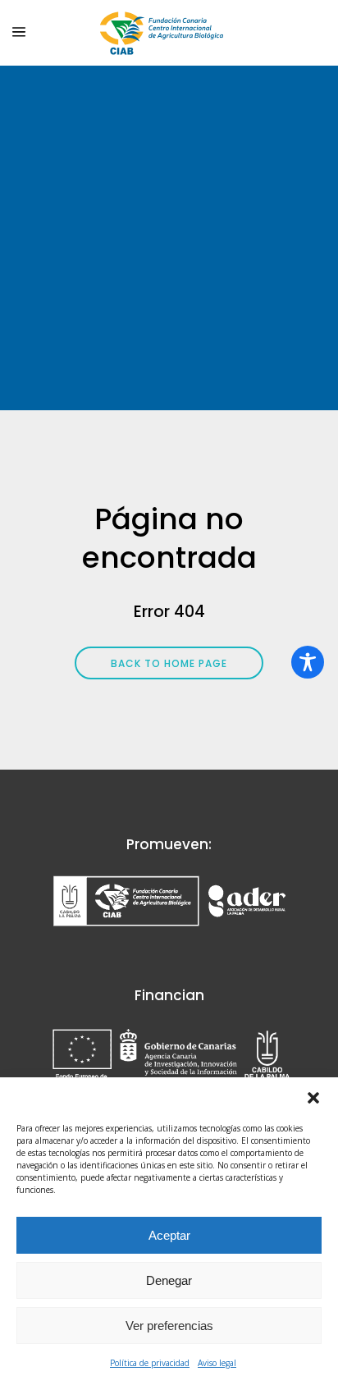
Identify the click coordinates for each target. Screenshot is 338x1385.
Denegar (169, 1280)
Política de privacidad (150, 1363)
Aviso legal (217, 1363)
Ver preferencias (169, 1325)
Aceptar (169, 1235)
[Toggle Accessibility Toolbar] (308, 662)
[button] (313, 1098)
